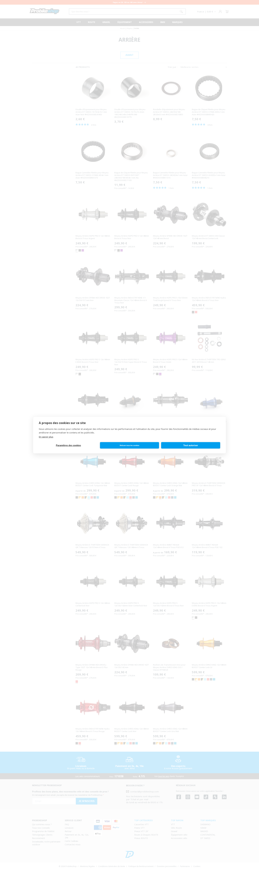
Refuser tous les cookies (129, 445)
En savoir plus (46, 436)
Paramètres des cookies (68, 445)
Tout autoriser (190, 445)
